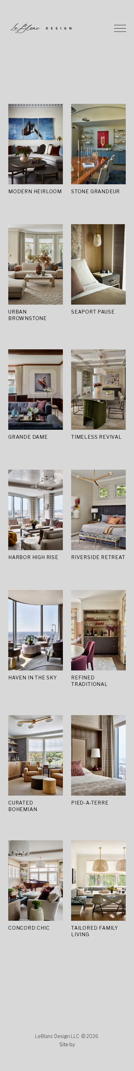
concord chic (29, 928)
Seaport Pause (92, 312)
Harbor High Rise (33, 557)
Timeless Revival (96, 437)
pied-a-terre (90, 803)
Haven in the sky (32, 677)
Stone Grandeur (95, 191)
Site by (67, 1044)
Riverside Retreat (98, 557)
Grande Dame (28, 437)
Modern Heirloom (35, 191)
